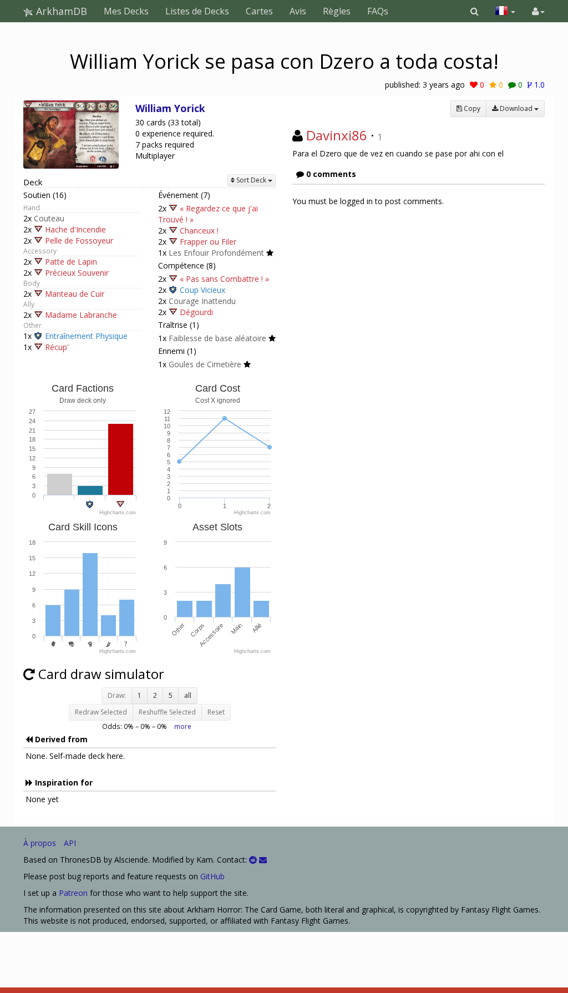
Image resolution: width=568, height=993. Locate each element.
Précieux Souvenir (77, 272)
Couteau (49, 218)
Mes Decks (126, 11)
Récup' (57, 347)
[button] (474, 11)
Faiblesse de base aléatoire (217, 338)
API (70, 843)
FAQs (377, 11)
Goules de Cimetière (205, 364)
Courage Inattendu (202, 301)
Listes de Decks (197, 11)
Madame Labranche (81, 315)
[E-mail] (263, 859)
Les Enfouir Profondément (216, 252)
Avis (298, 11)
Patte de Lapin (71, 261)
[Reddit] (253, 859)
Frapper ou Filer (208, 241)
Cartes (259, 11)
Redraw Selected (101, 712)
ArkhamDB (60, 11)
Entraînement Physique (86, 336)
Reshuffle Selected (167, 712)
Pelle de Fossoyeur (79, 240)
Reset (216, 712)
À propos (39, 843)
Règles (337, 11)
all (187, 695)
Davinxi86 (336, 135)
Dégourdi (196, 312)
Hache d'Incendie (75, 229)
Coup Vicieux (202, 290)
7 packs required (164, 144)
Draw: (117, 695)
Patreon (73, 893)
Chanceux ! (199, 230)
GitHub (212, 876)
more (182, 726)
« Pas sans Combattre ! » (224, 278)
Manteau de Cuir (74, 293)
